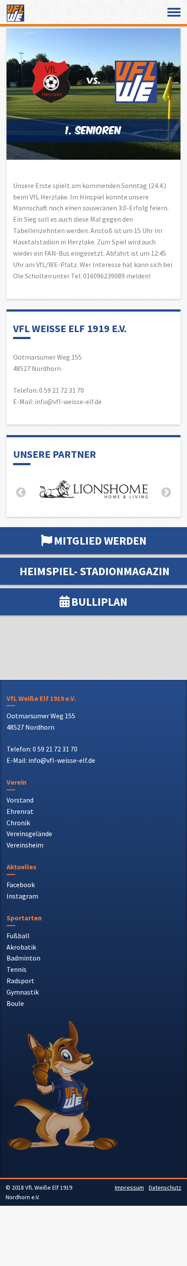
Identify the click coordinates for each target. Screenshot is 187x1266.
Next (166, 492)
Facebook (21, 884)
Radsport (20, 980)
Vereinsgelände (29, 833)
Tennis (17, 969)
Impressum (129, 1187)
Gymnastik (23, 992)
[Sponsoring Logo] (93, 491)
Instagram (22, 896)
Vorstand (20, 800)
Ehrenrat (20, 811)
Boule (15, 1003)
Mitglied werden (100, 540)
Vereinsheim (25, 845)
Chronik (18, 822)
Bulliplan (99, 601)
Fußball (18, 935)
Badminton (23, 958)
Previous (21, 492)
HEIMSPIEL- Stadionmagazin (95, 571)
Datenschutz (165, 1187)
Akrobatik (21, 947)
